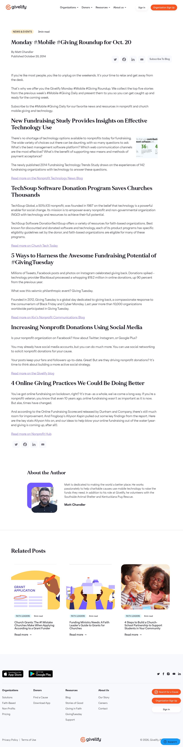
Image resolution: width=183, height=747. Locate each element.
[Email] (141, 59)
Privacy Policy (10, 739)
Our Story (103, 697)
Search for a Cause (168, 692)
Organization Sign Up (164, 7)
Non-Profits (8, 708)
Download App (41, 703)
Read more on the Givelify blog (32, 373)
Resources (102, 7)
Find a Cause (40, 697)
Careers (103, 703)
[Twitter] (115, 59)
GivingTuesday (73, 714)
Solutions (7, 697)
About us (118, 7)
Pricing (6, 714)
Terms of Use (28, 739)
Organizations (68, 7)
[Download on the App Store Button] (14, 673)
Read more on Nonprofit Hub (31, 434)
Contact (103, 708)
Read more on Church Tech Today (34, 245)
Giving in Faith (73, 708)
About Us (103, 690)
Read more (21, 634)
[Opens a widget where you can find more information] (170, 742)
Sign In (141, 7)
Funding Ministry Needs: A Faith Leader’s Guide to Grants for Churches (89, 625)
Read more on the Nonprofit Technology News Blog (47, 178)
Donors (86, 7)
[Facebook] (123, 59)
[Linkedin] (132, 59)
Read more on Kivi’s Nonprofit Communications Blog (48, 317)
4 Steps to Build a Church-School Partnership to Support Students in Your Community (143, 625)
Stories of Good (74, 703)
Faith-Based (9, 703)
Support (70, 719)
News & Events (22, 31)
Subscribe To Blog (160, 59)
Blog (68, 697)
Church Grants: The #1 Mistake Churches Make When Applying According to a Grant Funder (34, 625)
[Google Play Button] (41, 673)
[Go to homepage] (16, 7)
